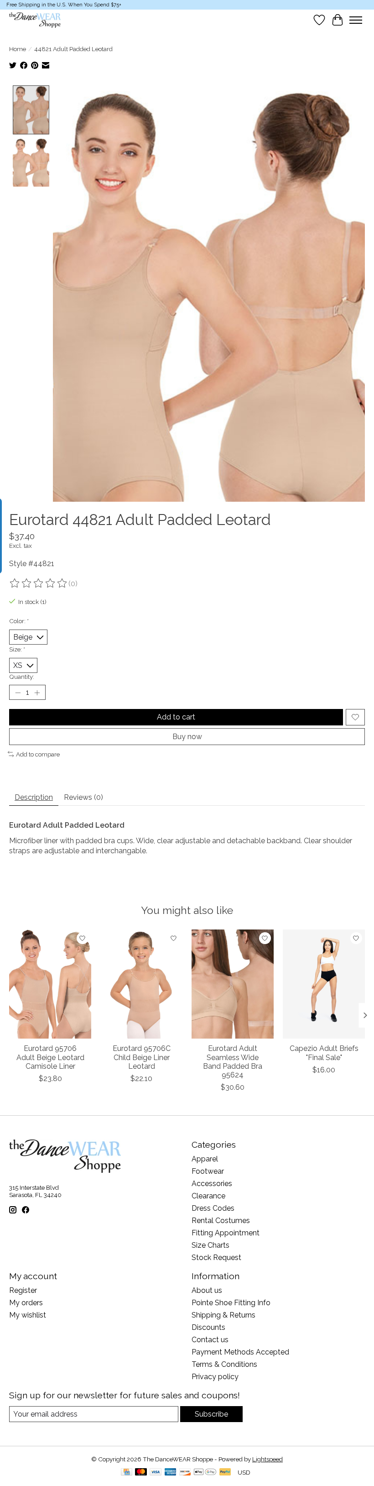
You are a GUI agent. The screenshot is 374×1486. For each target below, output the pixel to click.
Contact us (210, 1339)
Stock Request (216, 1257)
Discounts (208, 1327)
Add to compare (38, 754)
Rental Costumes (221, 1220)
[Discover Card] (185, 1472)
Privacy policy (215, 1376)
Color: (19, 621)
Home (17, 49)
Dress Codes (213, 1208)
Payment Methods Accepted (240, 1352)
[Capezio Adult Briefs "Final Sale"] (324, 984)
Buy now (187, 736)
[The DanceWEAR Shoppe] (35, 20)
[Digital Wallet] (205, 1472)
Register (23, 1290)
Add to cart (176, 717)
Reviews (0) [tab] (83, 797)
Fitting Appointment (226, 1233)
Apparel (205, 1159)
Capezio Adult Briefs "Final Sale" (324, 1053)
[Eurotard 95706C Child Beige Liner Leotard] (141, 984)
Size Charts (210, 1245)
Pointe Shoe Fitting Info (231, 1302)
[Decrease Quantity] (18, 692)
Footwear (208, 1171)
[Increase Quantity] (37, 692)
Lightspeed (267, 1459)
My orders (26, 1302)
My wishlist (27, 1315)
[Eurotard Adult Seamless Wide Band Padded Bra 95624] (233, 984)
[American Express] (171, 1472)
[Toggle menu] (356, 20)
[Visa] (155, 1472)
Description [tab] (34, 797)
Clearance (208, 1196)
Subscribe (211, 1414)
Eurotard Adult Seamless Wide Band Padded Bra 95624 (232, 1062)
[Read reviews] (38, 583)
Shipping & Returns (223, 1315)
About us (207, 1290)
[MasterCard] (141, 1472)
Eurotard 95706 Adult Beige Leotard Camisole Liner (50, 1058)
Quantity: (21, 676)
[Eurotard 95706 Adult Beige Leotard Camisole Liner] (50, 984)
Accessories (212, 1183)
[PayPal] (225, 1472)
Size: (17, 649)
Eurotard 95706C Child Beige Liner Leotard (142, 1058)
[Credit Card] (126, 1472)
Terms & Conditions (224, 1364)
